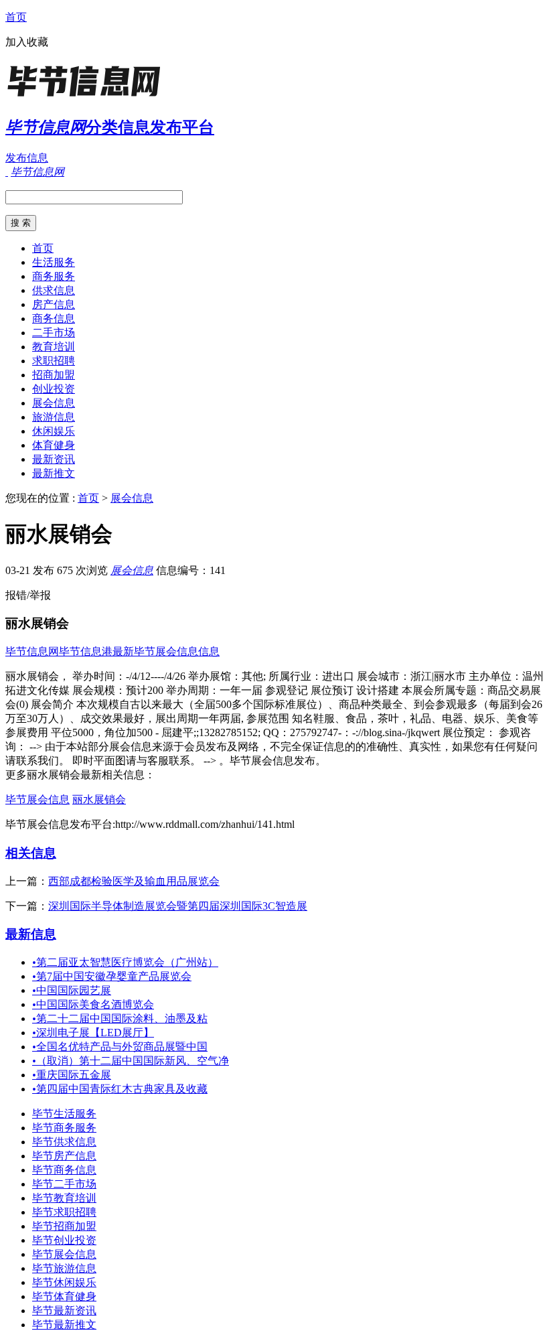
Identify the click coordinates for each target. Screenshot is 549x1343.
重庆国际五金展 (71, 1074)
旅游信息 (53, 417)
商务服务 (53, 276)
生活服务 (53, 262)
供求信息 (53, 290)
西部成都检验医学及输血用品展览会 (134, 881)
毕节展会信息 (37, 799)
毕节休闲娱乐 (64, 1282)
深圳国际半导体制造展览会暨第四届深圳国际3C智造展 (177, 906)
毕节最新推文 (64, 1324)
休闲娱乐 (53, 431)
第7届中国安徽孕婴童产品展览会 (111, 976)
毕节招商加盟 (64, 1226)
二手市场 (53, 332)
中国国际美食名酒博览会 (93, 1004)
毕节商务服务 (64, 1127)
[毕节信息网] (89, 96)
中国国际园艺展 (71, 990)
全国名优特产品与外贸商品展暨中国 (120, 1046)
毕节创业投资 (64, 1240)
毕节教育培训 (64, 1198)
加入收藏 (26, 42)
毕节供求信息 (64, 1141)
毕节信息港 (85, 651)
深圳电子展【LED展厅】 (93, 1032)
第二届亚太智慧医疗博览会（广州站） (125, 962)
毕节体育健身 (64, 1296)
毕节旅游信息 (64, 1268)
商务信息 (53, 318)
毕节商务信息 (64, 1170)
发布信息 (26, 157)
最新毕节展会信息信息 (166, 651)
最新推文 (53, 473)
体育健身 (53, 445)
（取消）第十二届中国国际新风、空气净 (130, 1060)
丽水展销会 (99, 799)
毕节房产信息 (64, 1155)
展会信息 (53, 403)
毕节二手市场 (64, 1184)
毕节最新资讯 (64, 1310)
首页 (16, 17)
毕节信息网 (32, 651)
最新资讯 (53, 459)
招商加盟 (53, 374)
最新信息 (30, 934)
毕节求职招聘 (64, 1212)
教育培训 (53, 346)
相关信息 (30, 853)
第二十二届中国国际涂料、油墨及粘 (120, 1018)
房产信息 (53, 304)
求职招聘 (53, 360)
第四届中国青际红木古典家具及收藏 (120, 1088)
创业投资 (53, 389)
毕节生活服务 (64, 1113)
